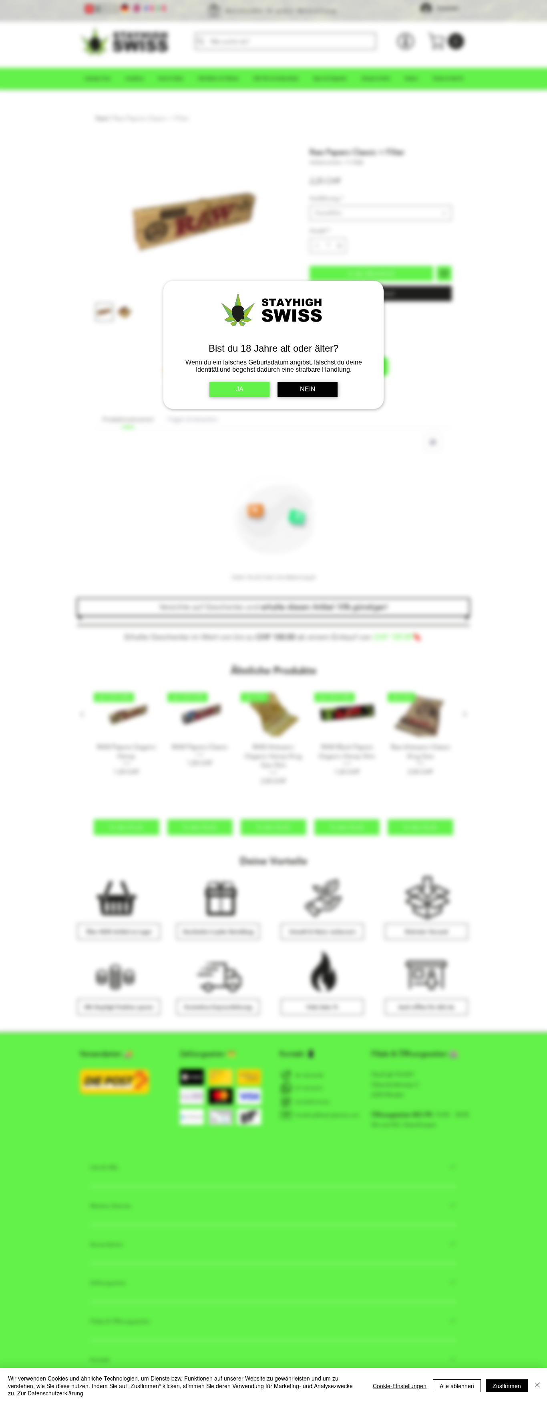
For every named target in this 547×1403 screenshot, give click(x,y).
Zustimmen (507, 1386)
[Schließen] (537, 1386)
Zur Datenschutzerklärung (50, 1393)
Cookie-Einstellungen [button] (399, 1386)
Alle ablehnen (457, 1386)
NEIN (308, 389)
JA (239, 389)
